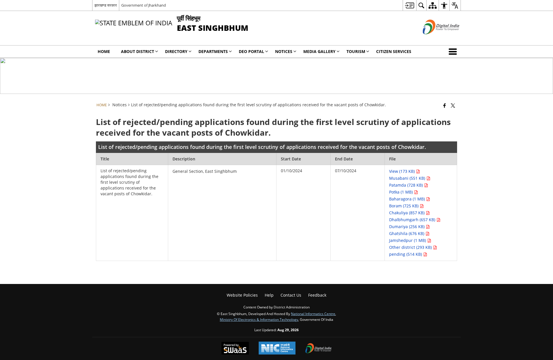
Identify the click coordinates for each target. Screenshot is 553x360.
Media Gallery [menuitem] (319, 51)
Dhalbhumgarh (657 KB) (412, 219)
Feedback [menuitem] (317, 295)
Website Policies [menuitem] (242, 295)
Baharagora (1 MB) (407, 199)
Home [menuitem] (104, 51)
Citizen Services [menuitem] (393, 51)
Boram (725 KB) (404, 206)
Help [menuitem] (269, 295)
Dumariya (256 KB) (407, 226)
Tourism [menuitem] (355, 51)
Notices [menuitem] (283, 51)
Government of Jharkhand (143, 5)
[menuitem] (409, 5)
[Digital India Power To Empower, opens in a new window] (318, 349)
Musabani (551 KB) (407, 178)
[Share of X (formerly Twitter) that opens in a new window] (453, 105)
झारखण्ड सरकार (105, 5)
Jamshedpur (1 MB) (408, 240)
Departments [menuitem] (213, 51)
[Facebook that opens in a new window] (444, 105)
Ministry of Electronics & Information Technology (259, 319)
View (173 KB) (402, 171)
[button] (454, 52)
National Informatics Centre (313, 313)
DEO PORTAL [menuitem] (251, 51)
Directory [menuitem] (176, 51)
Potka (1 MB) (401, 192)
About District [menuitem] (137, 51)
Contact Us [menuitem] (291, 295)
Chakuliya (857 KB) (407, 212)
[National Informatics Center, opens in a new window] (277, 348)
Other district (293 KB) (411, 247)
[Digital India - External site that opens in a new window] (434, 39)
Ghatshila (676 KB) (407, 233)
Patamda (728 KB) (406, 185)
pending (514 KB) (406, 254)
